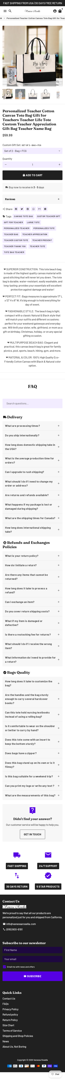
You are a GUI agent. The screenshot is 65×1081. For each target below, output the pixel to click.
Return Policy (10, 1019)
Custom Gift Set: (22, 144)
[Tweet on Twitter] (22, 209)
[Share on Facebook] (16, 209)
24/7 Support (48, 865)
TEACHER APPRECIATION (34, 234)
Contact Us (9, 998)
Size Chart (8, 1025)
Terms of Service (12, 1030)
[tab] (32, 199)
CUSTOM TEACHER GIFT (48, 216)
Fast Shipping (17, 865)
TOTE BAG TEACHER (14, 252)
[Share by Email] (39, 209)
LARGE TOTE (33, 222)
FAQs (6, 1003)
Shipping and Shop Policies (18, 1035)
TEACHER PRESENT (42, 240)
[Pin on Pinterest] (27, 209)
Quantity (7, 158)
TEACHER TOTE (37, 246)
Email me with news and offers (21, 967)
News (6, 1041)
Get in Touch (32, 834)
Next (59, 56)
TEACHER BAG (11, 234)
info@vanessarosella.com (19, 923)
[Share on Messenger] (45, 209)
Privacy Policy (10, 1009)
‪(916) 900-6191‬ (13, 929)
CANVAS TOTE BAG (23, 216)
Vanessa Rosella (40, 1060)
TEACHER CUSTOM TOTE (16, 240)
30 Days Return (16, 886)
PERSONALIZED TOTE (44, 228)
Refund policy (10, 1014)
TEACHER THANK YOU (15, 246)
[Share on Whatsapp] (33, 209)
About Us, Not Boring (14, 1046)
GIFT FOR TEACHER (13, 222)
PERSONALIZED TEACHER (16, 228)
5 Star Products (48, 886)
